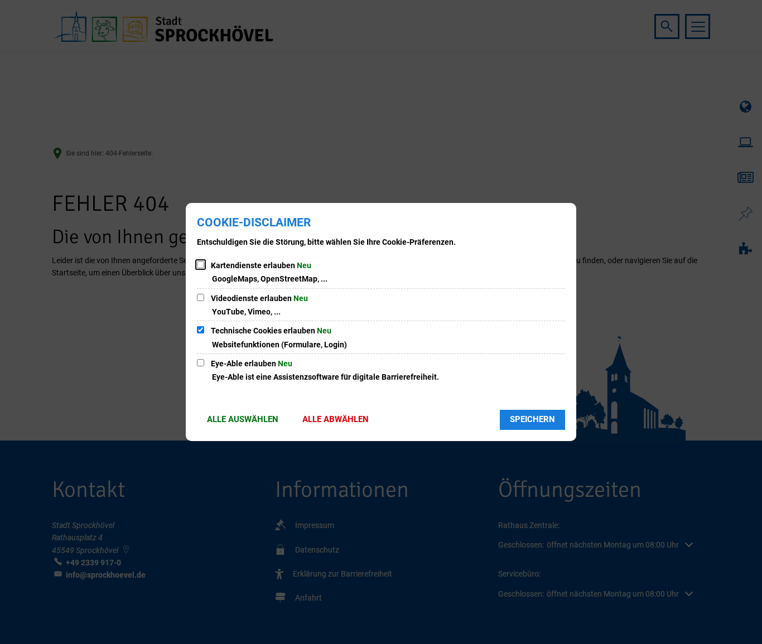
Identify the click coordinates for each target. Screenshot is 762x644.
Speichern (532, 419)
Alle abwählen (335, 419)
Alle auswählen (242, 419)
